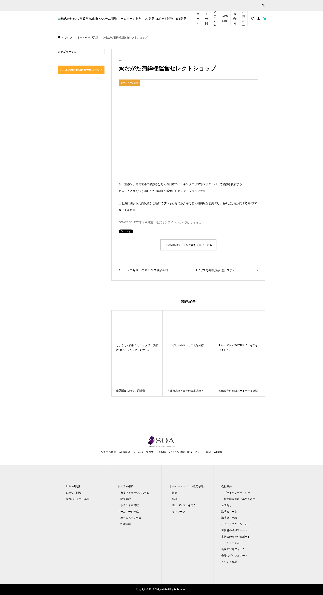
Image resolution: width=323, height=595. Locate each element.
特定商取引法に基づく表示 (239, 498)
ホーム (197, 18)
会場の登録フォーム (233, 549)
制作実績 (125, 524)
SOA (121, 60)
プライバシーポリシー (237, 492)
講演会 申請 (229, 517)
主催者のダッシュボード (235, 536)
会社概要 (226, 486)
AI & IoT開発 (206, 18)
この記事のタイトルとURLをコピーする (188, 244)
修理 (174, 498)
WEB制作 (225, 18)
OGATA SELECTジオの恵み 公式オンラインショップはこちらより (161, 222)
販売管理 (125, 498)
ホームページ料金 (130, 517)
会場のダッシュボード (234, 555)
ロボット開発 (73, 492)
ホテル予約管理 (129, 505)
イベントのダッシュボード (237, 524)
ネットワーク (177, 511)
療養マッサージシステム (134, 492)
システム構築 (215, 18)
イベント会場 (229, 561)
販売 (174, 492)
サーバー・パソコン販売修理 (187, 486)
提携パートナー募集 (77, 498)
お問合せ (243, 18)
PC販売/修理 (235, 18)
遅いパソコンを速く (184, 505)
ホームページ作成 (128, 511)
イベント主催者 (230, 543)
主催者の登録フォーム (234, 530)
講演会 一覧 (229, 511)
